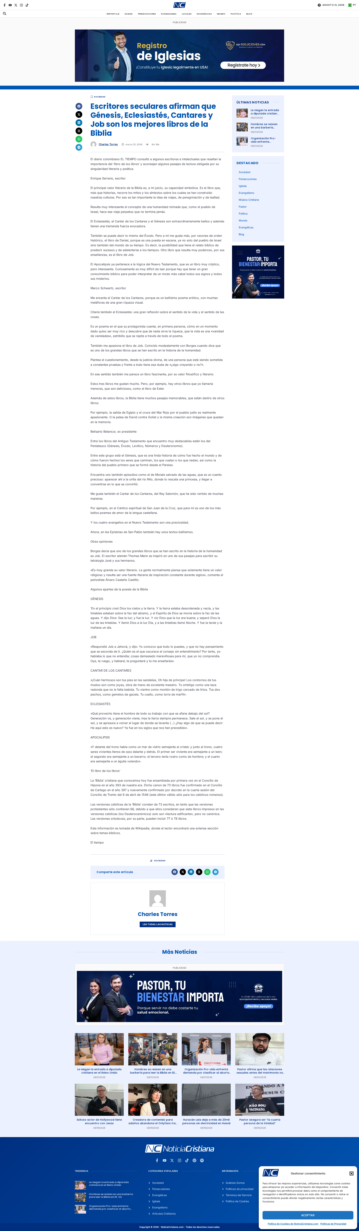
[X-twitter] (15, 5)
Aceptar (307, 1215)
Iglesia (129, 13)
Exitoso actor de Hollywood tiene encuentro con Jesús (99, 1121)
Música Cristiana (249, 199)
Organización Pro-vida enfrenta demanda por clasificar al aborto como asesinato (206, 1072)
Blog (249, 13)
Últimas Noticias (253, 102)
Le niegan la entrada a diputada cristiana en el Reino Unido (265, 113)
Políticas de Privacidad (333, 1223)
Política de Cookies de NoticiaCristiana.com (293, 1223)
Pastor (243, 206)
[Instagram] (21, 5)
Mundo (221, 13)
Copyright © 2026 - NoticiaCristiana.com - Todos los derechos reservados (179, 1227)
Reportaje (113, 13)
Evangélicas (204, 13)
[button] (351, 1173)
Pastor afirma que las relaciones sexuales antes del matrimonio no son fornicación (260, 1072)
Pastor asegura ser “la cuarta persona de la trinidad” (259, 1121)
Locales (186, 13)
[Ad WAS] (179, 81)
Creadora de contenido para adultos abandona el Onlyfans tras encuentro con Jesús (152, 1123)
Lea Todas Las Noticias (158, 924)
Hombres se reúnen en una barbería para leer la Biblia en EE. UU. (265, 129)
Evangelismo (169, 13)
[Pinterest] (194, 1160)
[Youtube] (10, 5)
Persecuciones (147, 13)
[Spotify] (202, 1160)
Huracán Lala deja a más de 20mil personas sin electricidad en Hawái (206, 1121)
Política (236, 13)
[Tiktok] (27, 5)
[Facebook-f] (4, 5)
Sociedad (99, 96)
